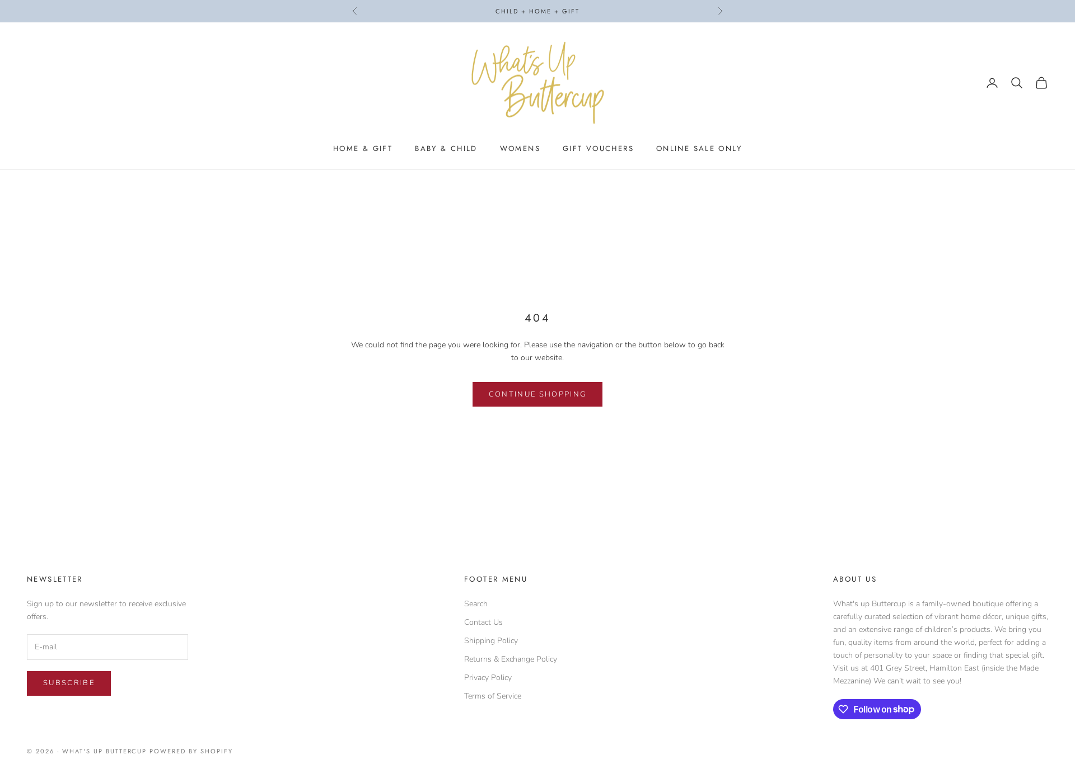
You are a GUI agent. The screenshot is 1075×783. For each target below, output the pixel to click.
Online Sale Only (699, 148)
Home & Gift (362, 148)
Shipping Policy (491, 640)
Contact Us (483, 622)
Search (476, 603)
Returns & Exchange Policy (510, 659)
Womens (520, 148)
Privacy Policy (488, 677)
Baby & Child (446, 148)
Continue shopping (538, 394)
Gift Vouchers (598, 148)
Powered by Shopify (191, 751)
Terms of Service (492, 696)
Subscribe (69, 683)
